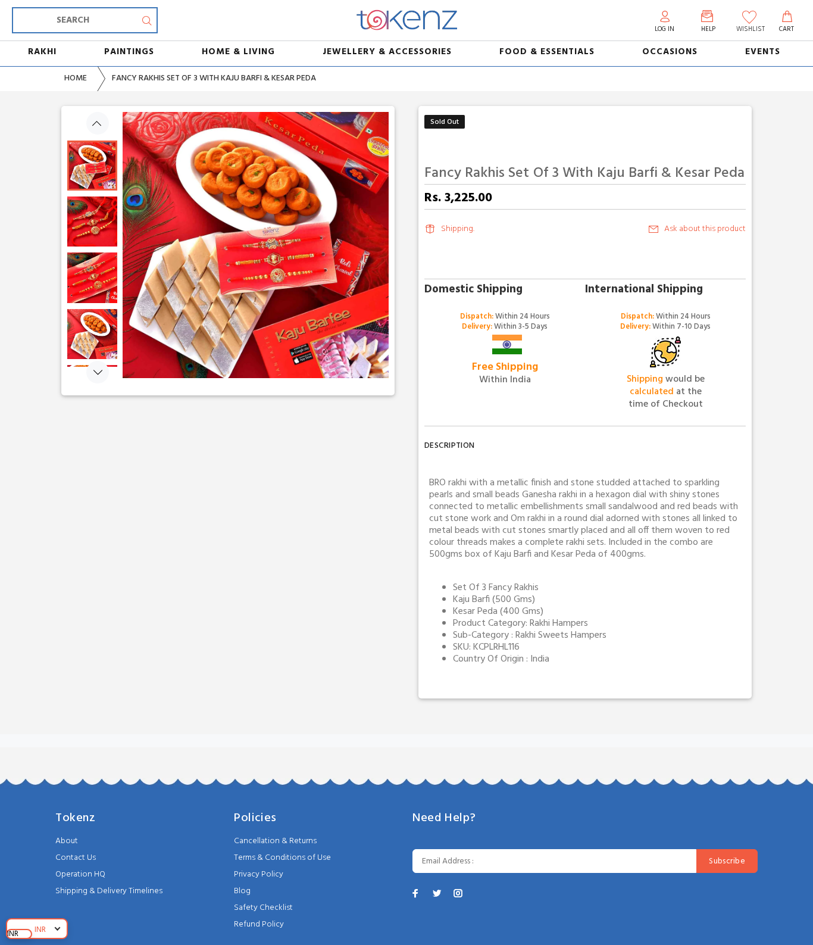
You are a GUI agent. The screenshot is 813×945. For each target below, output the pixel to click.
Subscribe (727, 861)
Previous (97, 123)
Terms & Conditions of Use (282, 858)
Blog (242, 891)
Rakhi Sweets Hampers (560, 635)
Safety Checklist (263, 908)
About (66, 841)
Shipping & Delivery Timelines (108, 891)
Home (75, 78)
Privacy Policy (258, 874)
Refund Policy (259, 924)
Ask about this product (705, 229)
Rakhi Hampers (559, 623)
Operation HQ (80, 874)
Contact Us (75, 858)
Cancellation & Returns (275, 841)
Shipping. (457, 229)
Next (97, 372)
